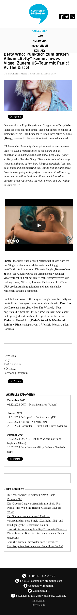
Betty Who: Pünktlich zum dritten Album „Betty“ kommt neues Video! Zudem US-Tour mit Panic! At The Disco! (36, 61)
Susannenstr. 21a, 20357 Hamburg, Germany (41, 595)
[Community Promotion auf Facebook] (61, 16)
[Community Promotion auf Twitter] (66, 16)
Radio (32, 73)
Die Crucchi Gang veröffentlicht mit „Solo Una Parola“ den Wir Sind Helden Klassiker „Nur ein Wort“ (34, 508)
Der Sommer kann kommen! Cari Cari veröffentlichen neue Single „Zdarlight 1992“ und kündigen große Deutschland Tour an (35, 520)
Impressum (38, 600)
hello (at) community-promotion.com (41, 580)
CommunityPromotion (41, 585)
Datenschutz (38, 604)
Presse (24, 73)
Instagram (22, 372)
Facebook (9, 372)
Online (14, 73)
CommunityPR (41, 590)
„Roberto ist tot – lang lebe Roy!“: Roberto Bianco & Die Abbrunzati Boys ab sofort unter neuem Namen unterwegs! (37, 533)
